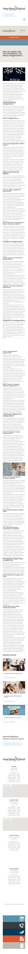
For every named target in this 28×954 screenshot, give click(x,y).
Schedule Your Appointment (12, 744)
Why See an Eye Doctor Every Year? (14, 669)
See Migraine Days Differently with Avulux (14, 691)
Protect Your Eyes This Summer (14, 714)
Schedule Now (8, 15)
